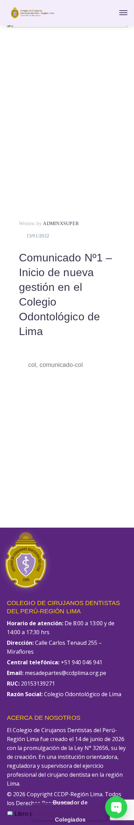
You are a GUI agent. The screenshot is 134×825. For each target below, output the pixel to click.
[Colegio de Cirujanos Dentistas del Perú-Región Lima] (32, 12)
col (32, 364)
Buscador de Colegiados (70, 811)
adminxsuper (61, 223)
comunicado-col (61, 364)
